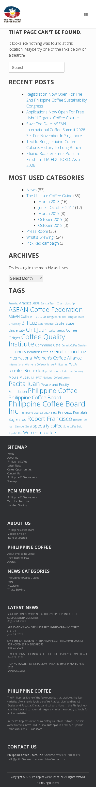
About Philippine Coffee (20, 553)
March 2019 (49, 213)
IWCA (72, 364)
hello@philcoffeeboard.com (22, 759)
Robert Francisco (49, 418)
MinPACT (36, 377)
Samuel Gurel (23, 426)
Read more (36, 729)
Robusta (77, 420)
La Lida (63, 371)
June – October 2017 (56, 207)
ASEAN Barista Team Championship (53, 303)
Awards (11, 561)
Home (10, 453)
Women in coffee (39, 432)
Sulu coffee (70, 426)
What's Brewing (16, 589)
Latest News (14, 465)
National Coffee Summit (57, 377)
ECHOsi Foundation (24, 351)
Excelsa (47, 351)
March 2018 (49, 201)
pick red (50, 412)
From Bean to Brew (18, 557)
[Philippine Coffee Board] (12, 14)
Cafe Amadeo (45, 323)
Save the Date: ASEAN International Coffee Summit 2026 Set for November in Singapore (55, 129)
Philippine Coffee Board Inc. (47, 407)
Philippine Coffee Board (35, 397)
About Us (12, 457)
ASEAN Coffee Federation (46, 309)
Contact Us (13, 473)
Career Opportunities (19, 469)
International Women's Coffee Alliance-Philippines (38, 364)
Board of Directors (17, 537)
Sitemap (12, 481)
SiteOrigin (45, 783)
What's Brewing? (40, 237)
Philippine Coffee (53, 390)
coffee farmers (57, 330)
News (31, 189)
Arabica (25, 302)
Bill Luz (29, 322)
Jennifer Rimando (25, 370)
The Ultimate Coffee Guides (23, 577)
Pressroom (13, 585)
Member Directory (17, 505)
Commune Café (48, 344)
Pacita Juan (24, 383)
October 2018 (50, 225)
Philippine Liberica (32, 412)
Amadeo (13, 303)
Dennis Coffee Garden (74, 345)
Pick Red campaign (42, 243)
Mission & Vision (16, 533)
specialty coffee (48, 426)
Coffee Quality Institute (37, 340)
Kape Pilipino (50, 371)
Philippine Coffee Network (22, 477)
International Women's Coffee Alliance (45, 358)
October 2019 (50, 219)
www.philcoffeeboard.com (52, 759)
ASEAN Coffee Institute (27, 316)
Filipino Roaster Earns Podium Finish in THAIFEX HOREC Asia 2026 (53, 159)
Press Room (37, 231)
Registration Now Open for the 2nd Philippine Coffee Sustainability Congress (56, 100)
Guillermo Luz (70, 351)
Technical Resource (18, 501)
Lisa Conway (75, 371)
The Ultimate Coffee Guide (49, 195)
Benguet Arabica (56, 317)
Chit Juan (37, 329)
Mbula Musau (19, 377)
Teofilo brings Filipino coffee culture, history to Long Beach (47, 654)
